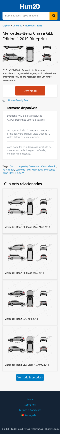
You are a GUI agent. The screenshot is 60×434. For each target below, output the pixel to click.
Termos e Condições (30, 410)
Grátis (30, 399)
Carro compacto (19, 166)
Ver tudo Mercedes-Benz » (30, 378)
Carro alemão (48, 166)
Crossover (34, 166)
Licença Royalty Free (18, 100)
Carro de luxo (23, 169)
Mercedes (37, 169)
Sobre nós (30, 404)
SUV (21, 172)
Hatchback (8, 169)
